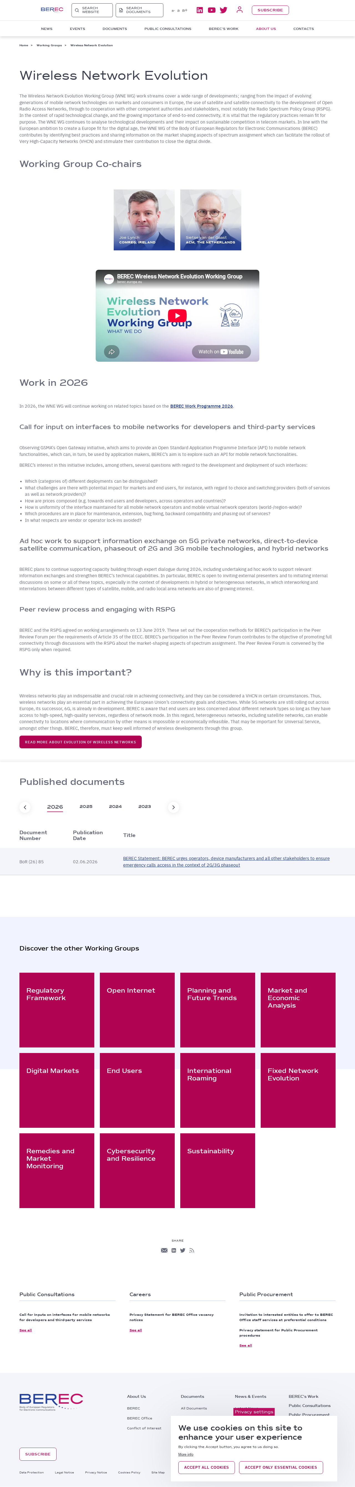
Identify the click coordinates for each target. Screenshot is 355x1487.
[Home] (52, 10)
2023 (144, 806)
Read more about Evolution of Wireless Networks (80, 742)
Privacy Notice (96, 1472)
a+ (184, 10)
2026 (55, 807)
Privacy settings (254, 1411)
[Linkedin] (200, 10)
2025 (86, 806)
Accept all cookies (206, 1467)
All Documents (194, 1408)
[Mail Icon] (164, 1250)
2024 (115, 806)
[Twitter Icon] (183, 1250)
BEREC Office (139, 1418)
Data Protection (31, 1472)
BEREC (133, 1408)
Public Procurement (309, 1414)
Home (23, 45)
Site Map (158, 1472)
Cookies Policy (129, 1472)
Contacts (303, 29)
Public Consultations (310, 1405)
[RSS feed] (191, 1250)
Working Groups (49, 45)
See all (25, 1330)
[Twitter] (223, 10)
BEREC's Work (303, 1396)
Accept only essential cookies (281, 1467)
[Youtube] (211, 10)
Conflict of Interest (144, 1428)
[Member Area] (240, 10)
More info (185, 1454)
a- (173, 10)
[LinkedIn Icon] (173, 1250)
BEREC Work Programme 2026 (201, 406)
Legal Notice (64, 1472)
